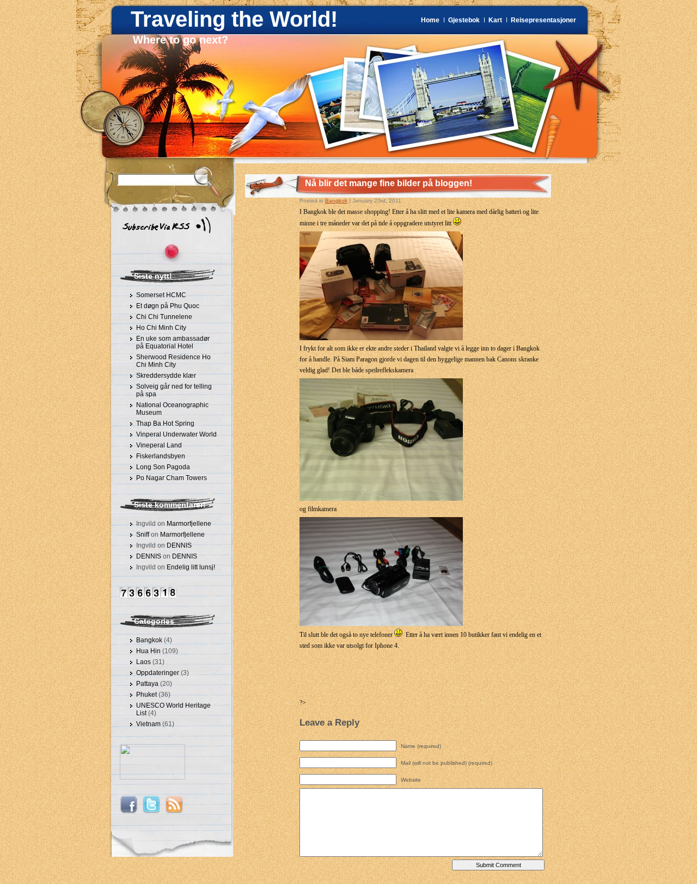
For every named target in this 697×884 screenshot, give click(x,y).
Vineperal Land (159, 445)
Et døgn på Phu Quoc (167, 306)
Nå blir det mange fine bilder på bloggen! (388, 183)
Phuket (146, 694)
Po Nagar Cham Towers (171, 478)
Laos (143, 662)
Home (430, 20)
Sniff (142, 534)
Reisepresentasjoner (543, 20)
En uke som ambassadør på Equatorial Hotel (173, 342)
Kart (495, 20)
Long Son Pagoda (163, 467)
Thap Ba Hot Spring (165, 423)
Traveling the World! (234, 19)
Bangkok (149, 640)
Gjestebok (464, 20)
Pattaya (147, 683)
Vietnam (148, 724)
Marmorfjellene (189, 523)
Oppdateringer (157, 673)
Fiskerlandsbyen (160, 456)
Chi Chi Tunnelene (164, 317)
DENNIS (179, 545)
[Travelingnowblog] (152, 777)
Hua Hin (148, 651)
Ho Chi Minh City (161, 327)
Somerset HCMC (161, 295)
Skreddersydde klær (166, 375)
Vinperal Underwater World (176, 434)
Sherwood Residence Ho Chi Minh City (173, 361)
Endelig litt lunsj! (191, 567)
